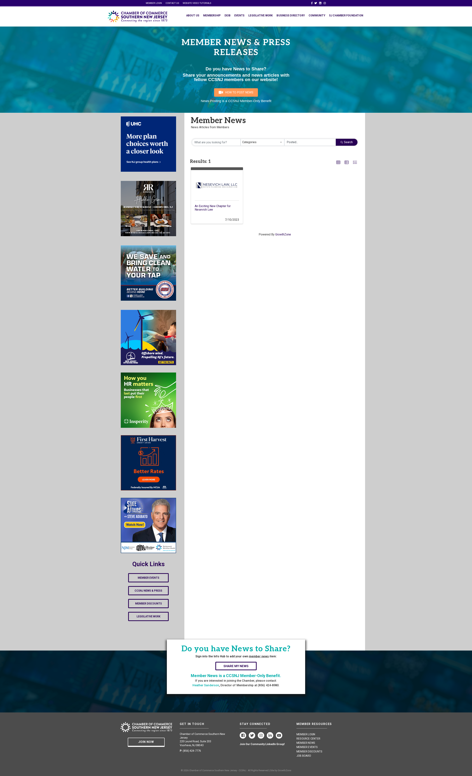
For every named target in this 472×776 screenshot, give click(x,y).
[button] (338, 162)
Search (348, 142)
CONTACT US (172, 3)
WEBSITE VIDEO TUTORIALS (197, 3)
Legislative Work (260, 15)
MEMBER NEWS (305, 742)
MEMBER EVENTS (307, 747)
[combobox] (262, 142)
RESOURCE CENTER (308, 738)
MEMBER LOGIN (154, 3)
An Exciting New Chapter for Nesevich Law (213, 207)
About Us (192, 15)
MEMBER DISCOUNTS (309, 751)
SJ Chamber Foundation (346, 15)
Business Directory (291, 15)
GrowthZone (283, 234)
